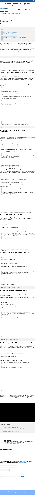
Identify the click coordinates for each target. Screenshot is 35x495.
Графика (12, 13)
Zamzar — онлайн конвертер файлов (11, 339)
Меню (3, 0)
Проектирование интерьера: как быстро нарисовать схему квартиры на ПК (15, 429)
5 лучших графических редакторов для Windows (11, 427)
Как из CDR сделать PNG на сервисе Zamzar (10, 36)
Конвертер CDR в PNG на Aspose (8, 29)
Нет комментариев (17, 13)
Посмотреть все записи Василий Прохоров (11, 443)
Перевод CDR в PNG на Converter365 (9, 33)
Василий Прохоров (3, 13)
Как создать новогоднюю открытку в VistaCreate (11, 431)
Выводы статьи (5, 38)
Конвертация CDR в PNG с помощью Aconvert (10, 32)
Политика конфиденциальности (4, 492)
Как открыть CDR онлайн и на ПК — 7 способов (13, 56)
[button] (33, 0)
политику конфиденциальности (21, 462)
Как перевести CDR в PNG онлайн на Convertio (10, 34)
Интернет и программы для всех (17, 4)
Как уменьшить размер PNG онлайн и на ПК (10, 426)
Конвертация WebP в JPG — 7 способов (13, 287)
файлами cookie (26, 492)
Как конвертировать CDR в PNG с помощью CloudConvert (12, 31)
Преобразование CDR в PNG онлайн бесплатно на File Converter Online (15, 37)
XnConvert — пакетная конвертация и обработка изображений (13, 428)
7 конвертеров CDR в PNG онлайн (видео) (10, 39)
